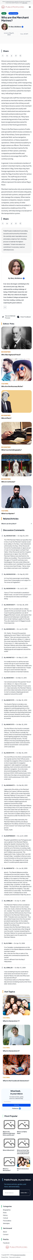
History (5, 1215)
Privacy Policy (4, 1257)
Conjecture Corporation (19, 1255)
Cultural (4, 384)
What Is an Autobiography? (11, 450)
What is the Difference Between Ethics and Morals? (9, 1133)
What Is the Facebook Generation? (16, 1081)
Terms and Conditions (14, 1257)
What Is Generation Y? (11, 1021)
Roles (5, 1212)
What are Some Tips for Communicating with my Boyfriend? (23, 1151)
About (5, 1232)
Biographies (6, 352)
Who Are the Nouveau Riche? (12, 386)
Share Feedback (25, 317)
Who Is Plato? (6, 418)
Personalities (7, 1221)
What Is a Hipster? (8, 513)
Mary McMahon (16, 26)
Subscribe (16, 1105)
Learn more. (24, 2)
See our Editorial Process (10, 317)
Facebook (6, 1243)
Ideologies (6, 1223)
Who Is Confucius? (8, 482)
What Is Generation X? (11, 1051)
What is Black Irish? (8, 1150)
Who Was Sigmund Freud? (11, 355)
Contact (5, 1234)
